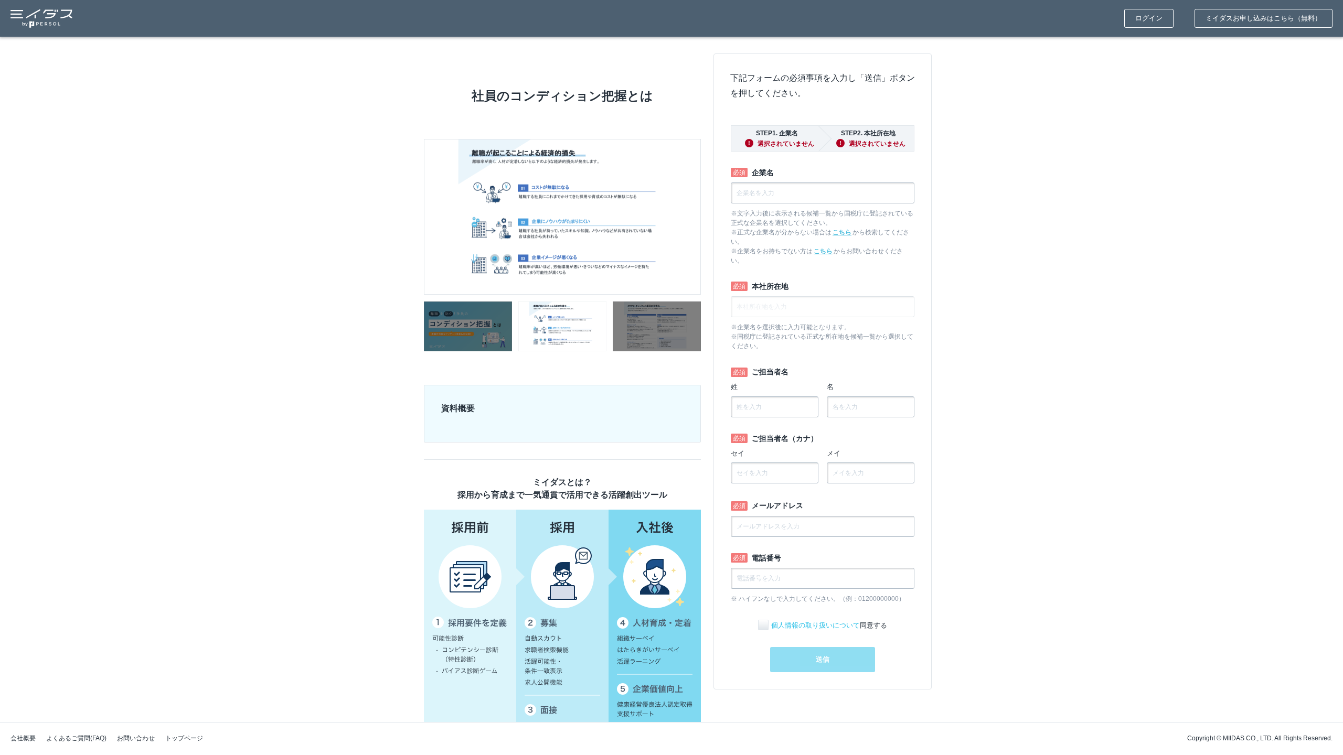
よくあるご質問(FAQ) (76, 738)
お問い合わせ (136, 738)
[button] (468, 326)
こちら (842, 232)
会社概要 (23, 738)
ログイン (1149, 18)
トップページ (184, 738)
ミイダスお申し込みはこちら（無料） (1263, 18)
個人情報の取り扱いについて (815, 625)
